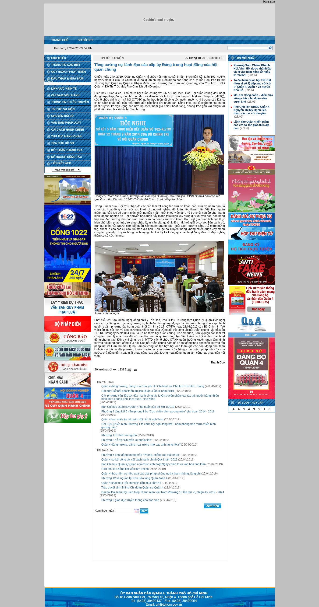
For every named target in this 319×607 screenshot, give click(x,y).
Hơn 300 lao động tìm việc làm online (125, 469)
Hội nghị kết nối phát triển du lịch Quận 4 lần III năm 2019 (137, 391)
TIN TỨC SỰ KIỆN (63, 109)
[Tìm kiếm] (270, 47)
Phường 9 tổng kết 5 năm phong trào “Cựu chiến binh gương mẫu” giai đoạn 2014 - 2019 (158, 411)
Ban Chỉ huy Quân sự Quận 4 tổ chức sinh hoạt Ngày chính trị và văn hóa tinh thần (153, 464)
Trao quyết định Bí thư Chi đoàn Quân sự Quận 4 (132, 487)
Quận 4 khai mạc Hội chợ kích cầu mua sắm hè (131, 483)
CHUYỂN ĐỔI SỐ (62, 116)
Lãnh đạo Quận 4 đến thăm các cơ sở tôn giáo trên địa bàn (251, 125)
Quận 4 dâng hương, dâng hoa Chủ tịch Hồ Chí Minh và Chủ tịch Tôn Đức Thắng (152, 386)
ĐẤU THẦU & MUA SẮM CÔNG (63, 80)
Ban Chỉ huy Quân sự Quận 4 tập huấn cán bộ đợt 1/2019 (137, 406)
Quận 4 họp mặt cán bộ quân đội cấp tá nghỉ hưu (132, 419)
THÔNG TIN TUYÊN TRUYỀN (70, 102)
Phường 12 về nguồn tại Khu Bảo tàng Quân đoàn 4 (134, 478)
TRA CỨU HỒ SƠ (62, 143)
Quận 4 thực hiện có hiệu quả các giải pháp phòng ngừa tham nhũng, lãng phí (151, 473)
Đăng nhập (269, 1)
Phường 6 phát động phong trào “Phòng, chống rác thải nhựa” (140, 455)
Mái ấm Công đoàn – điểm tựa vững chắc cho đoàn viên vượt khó (253, 98)
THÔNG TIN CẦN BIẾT (65, 64)
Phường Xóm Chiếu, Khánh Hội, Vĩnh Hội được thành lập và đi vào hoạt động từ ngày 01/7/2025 (252, 70)
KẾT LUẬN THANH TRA (67, 150)
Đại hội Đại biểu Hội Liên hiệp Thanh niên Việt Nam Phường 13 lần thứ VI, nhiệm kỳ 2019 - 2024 (162, 492)
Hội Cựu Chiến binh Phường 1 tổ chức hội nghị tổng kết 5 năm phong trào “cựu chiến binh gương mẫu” (158, 425)
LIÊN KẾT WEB (61, 163)
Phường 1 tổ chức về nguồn (119, 435)
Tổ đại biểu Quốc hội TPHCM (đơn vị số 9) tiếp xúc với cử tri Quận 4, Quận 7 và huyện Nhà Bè (252, 85)
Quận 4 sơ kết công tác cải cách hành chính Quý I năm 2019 (139, 459)
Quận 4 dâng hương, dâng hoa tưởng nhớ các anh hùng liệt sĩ (140, 444)
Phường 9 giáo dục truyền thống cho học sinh (130, 500)
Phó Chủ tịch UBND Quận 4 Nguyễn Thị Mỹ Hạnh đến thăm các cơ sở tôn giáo (251, 110)
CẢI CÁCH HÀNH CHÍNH (67, 129)
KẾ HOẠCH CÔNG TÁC (66, 157)
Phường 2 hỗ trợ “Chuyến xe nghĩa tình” (126, 440)
